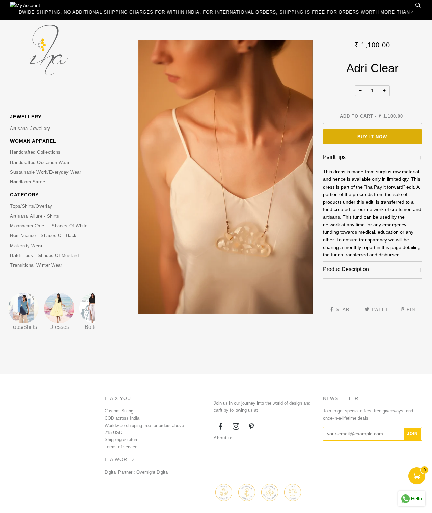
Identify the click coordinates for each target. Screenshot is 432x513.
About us (224, 437)
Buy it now (372, 136)
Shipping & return (121, 439)
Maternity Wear (26, 245)
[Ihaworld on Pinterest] (251, 427)
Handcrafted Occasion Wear (40, 162)
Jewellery (26, 116)
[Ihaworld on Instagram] (236, 427)
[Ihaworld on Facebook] (220, 427)
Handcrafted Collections (35, 152)
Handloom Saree (27, 181)
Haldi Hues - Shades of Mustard (44, 255)
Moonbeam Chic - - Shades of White (49, 225)
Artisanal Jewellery (30, 128)
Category (24, 194)
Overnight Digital (152, 472)
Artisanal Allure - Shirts (34, 216)
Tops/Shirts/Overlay (31, 206)
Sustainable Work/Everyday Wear (45, 172)
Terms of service (121, 446)
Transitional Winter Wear (36, 265)
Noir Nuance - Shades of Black (43, 235)
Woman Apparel (33, 141)
